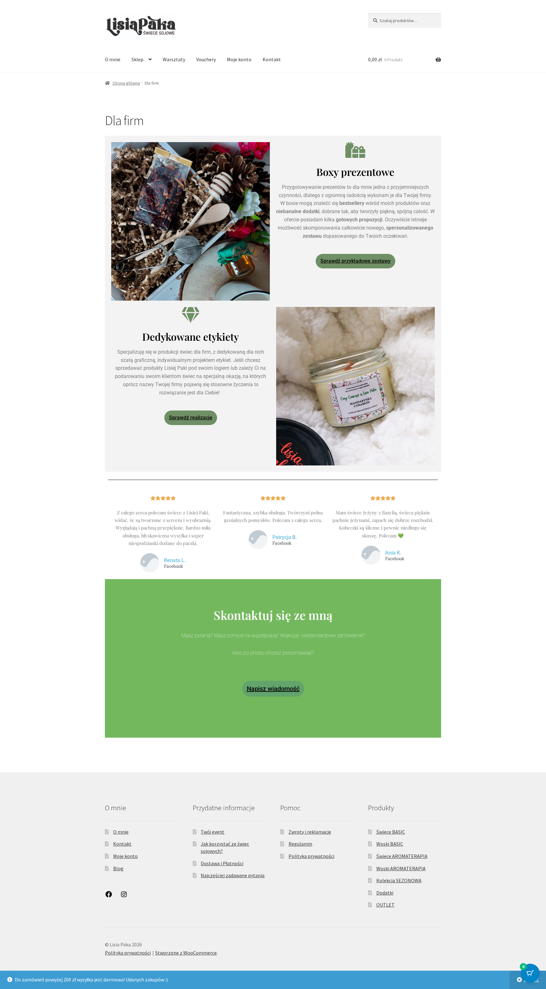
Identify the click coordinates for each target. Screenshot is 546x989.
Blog (118, 868)
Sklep (137, 59)
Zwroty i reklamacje (309, 832)
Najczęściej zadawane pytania (232, 875)
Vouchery (206, 59)
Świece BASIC (390, 832)
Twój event (212, 832)
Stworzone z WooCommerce (186, 953)
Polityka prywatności (311, 856)
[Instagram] (124, 896)
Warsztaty (174, 59)
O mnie (112, 59)
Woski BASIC (389, 844)
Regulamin (300, 844)
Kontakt (272, 59)
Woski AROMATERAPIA (401, 868)
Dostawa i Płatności (222, 863)
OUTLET (385, 905)
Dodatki (384, 893)
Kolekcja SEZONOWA (399, 880)
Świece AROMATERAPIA (402, 856)
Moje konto (239, 59)
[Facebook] (108, 896)
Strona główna (126, 83)
